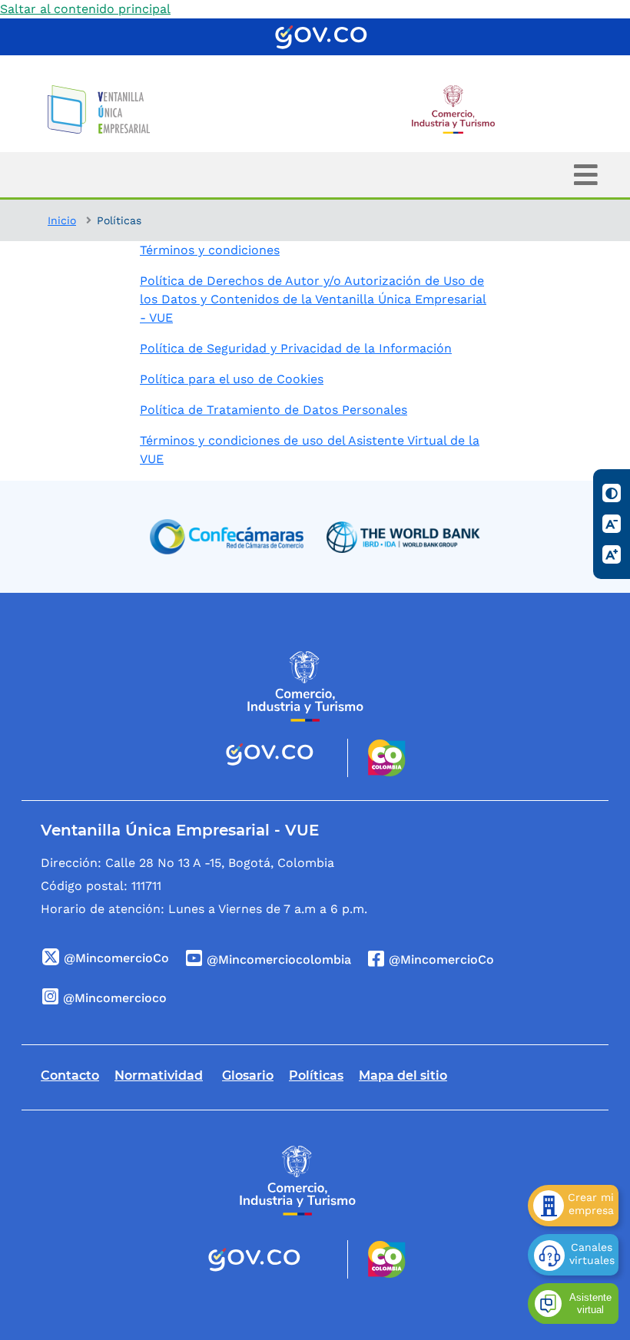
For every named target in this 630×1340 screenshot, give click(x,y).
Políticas (316, 1075)
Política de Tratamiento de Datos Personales (273, 409)
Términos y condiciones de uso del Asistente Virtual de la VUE (309, 449)
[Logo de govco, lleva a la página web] (321, 37)
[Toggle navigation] (586, 174)
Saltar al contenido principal (85, 9)
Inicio (62, 220)
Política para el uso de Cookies (231, 379)
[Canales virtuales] (573, 1254)
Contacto (70, 1075)
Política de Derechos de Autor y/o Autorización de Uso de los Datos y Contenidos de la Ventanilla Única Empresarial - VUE (313, 299)
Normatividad (158, 1075)
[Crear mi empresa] (573, 1205)
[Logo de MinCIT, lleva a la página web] (305, 686)
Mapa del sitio (403, 1075)
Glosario (248, 1075)
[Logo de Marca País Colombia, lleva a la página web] (376, 758)
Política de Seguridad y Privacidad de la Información (296, 348)
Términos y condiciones (210, 250)
